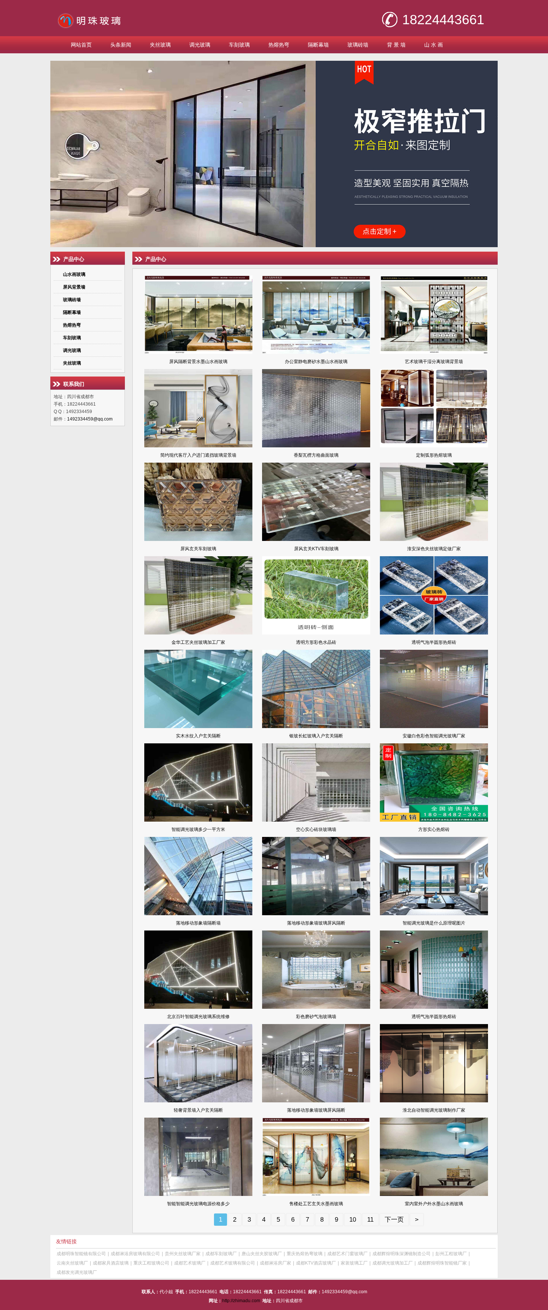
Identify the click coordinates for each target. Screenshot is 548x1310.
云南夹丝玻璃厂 (72, 1263)
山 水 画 (433, 45)
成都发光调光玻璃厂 (77, 1272)
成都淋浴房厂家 (275, 1263)
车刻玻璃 (239, 45)
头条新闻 (120, 45)
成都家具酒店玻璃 (111, 1263)
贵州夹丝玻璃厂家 (183, 1253)
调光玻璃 (199, 45)
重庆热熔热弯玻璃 (304, 1253)
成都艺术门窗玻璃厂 (347, 1253)
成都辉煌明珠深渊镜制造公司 (401, 1253)
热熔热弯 (278, 45)
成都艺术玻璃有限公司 (232, 1263)
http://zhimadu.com (241, 1300)
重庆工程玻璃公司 (151, 1263)
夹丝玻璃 (160, 45)
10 (352, 1219)
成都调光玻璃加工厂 (392, 1263)
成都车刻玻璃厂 (221, 1253)
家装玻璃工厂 (354, 1263)
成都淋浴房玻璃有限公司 (135, 1253)
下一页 (394, 1219)
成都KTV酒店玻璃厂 (316, 1263)
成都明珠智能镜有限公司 (81, 1253)
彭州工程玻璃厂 (451, 1253)
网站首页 (81, 45)
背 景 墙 (396, 45)
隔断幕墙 (318, 45)
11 (370, 1219)
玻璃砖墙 (357, 45)
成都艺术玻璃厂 (189, 1263)
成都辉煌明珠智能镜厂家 (442, 1263)
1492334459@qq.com (90, 419)
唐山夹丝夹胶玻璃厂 (262, 1253)
